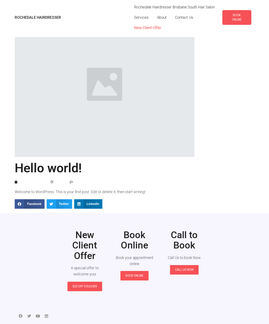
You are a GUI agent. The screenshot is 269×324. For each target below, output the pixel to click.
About (162, 17)
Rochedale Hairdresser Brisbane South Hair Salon (174, 7)
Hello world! (48, 168)
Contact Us (184, 17)
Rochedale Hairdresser (38, 17)
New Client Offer (147, 27)
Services (141, 17)
